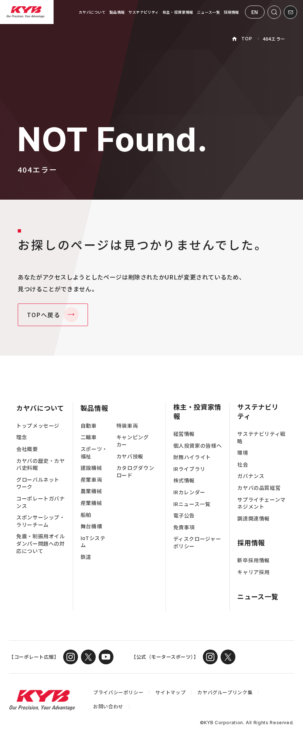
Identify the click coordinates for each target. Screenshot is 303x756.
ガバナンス (250, 475)
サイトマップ (170, 692)
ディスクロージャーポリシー (197, 542)
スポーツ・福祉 (94, 452)
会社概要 (27, 448)
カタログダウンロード (135, 471)
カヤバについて (92, 12)
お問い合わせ (108, 706)
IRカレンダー (189, 492)
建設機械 (91, 467)
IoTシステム (93, 542)
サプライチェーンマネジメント (261, 503)
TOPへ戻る (44, 314)
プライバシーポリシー (118, 692)
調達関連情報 (253, 518)
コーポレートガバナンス (40, 502)
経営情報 (184, 433)
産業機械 (91, 502)
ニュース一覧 (208, 12)
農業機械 (91, 491)
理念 (21, 437)
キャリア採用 (253, 572)
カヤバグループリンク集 (224, 692)
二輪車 (89, 437)
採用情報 (231, 12)
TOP (246, 38)
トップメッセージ (37, 425)
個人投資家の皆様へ (197, 445)
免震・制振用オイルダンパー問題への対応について (40, 543)
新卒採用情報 (253, 560)
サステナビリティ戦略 (261, 437)
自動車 (89, 425)
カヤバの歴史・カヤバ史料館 (40, 464)
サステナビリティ (143, 12)
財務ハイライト (192, 457)
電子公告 (184, 515)
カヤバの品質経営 (258, 487)
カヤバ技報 (129, 456)
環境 (242, 452)
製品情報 (117, 12)
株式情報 (184, 480)
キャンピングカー (132, 441)
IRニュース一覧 (192, 504)
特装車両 (127, 425)
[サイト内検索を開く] (274, 12)
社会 (242, 464)
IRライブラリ (189, 468)
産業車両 (91, 479)
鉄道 (86, 556)
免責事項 (184, 527)
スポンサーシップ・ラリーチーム (40, 521)
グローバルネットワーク (37, 483)
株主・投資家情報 (178, 12)
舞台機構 (91, 526)
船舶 (86, 514)
